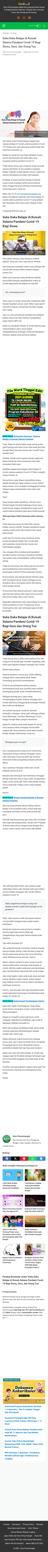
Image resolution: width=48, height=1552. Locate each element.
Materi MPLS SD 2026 (34, 1543)
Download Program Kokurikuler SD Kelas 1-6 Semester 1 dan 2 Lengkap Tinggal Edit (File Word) (23, 1409)
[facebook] (7, 1158)
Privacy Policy (28, 1524)
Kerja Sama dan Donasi (17, 1528)
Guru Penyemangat (27, 1548)
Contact (6, 1524)
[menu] (5, 26)
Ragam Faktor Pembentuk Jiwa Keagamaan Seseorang (12, 1260)
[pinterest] (24, 1158)
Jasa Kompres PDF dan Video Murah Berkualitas (23, 1539)
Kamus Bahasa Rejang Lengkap (23, 1532)
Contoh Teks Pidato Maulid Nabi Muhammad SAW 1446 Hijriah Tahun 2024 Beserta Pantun (24, 1444)
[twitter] (15, 1158)
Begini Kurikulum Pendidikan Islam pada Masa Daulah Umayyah (33, 1232)
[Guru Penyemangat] (24, 4)
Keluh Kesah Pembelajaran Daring (29, 1001)
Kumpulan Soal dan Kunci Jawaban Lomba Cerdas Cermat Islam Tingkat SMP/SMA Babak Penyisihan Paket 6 (34, 1262)
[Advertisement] (24, 83)
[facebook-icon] (18, 17)
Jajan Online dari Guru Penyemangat (18, 1536)
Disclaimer (16, 1524)
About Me (38, 1536)
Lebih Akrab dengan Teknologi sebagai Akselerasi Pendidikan (11, 1185)
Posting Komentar (10, 55)
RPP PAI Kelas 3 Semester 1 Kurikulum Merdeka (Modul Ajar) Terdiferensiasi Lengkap (22, 1456)
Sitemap (39, 1524)
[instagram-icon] (24, 17)
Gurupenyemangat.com (31, 134)
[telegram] (41, 1158)
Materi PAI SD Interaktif (14, 1543)
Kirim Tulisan (33, 1528)
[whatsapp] (32, 1158)
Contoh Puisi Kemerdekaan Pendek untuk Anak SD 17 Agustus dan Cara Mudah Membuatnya (23, 1432)
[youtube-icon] (29, 17)
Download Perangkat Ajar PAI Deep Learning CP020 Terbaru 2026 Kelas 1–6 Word (23, 1421)
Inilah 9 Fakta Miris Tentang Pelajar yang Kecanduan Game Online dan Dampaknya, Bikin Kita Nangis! (12, 1234)
